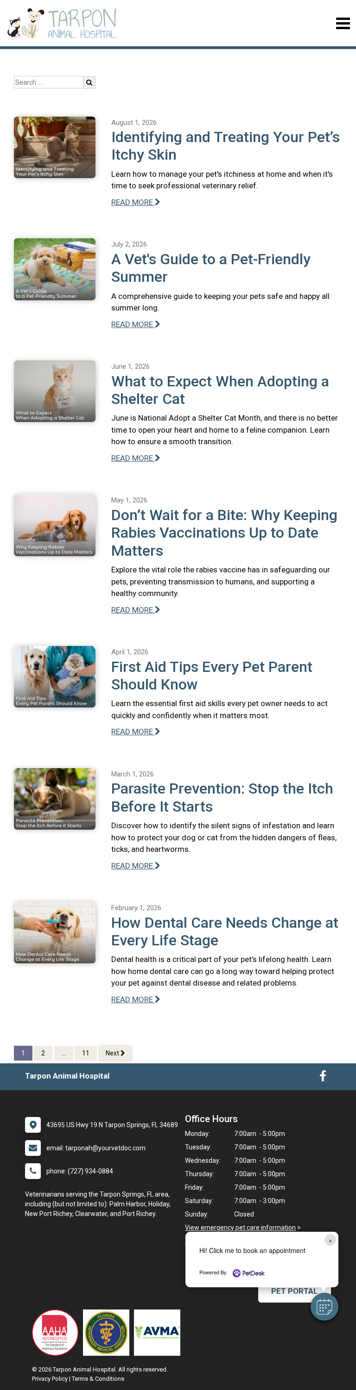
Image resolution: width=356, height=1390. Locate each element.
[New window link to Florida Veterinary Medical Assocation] (108, 1332)
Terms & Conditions (98, 1378)
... (64, 1053)
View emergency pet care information (240, 1227)
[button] (324, 1307)
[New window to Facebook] (323, 1078)
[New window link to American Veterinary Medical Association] (159, 1332)
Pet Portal (294, 1291)
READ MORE (133, 202)
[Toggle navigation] (343, 23)
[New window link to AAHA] (57, 1332)
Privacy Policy (50, 1378)
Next (113, 1053)
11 (85, 1053)
